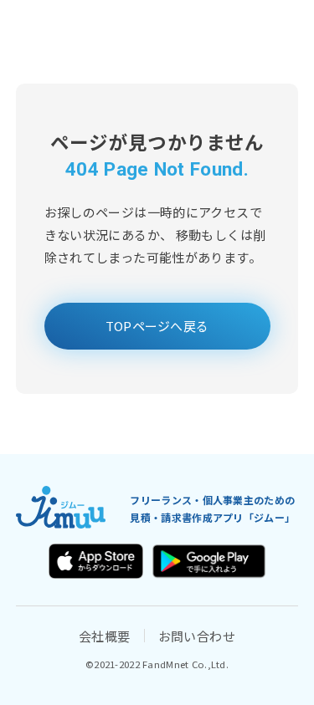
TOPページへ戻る (157, 326)
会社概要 (105, 636)
